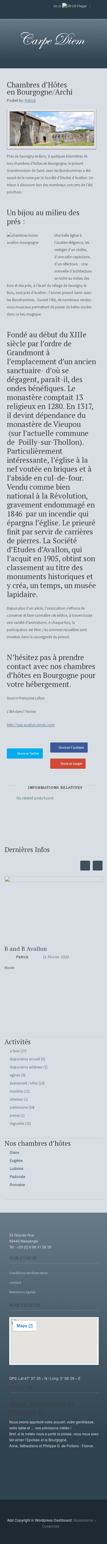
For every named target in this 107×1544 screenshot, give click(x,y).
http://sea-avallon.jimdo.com (31, 725)
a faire (15, 1051)
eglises (15, 1075)
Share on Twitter (28, 753)
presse (15, 1115)
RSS (53, 13)
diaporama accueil (25, 1059)
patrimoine (19, 1107)
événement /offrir (24, 1083)
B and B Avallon (25, 948)
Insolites (16, 1091)
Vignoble (17, 1123)
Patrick (30, 100)
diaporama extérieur (26, 1067)
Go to (58, 6)
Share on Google (71, 764)
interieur (16, 1099)
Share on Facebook (71, 747)
